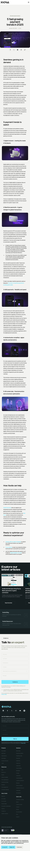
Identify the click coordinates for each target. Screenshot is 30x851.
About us (3, 796)
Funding (17, 773)
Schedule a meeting (20, 799)
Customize (19, 847)
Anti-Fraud (3, 753)
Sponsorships (4, 803)
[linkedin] (17, 50)
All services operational (6, 827)
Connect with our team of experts (13, 541)
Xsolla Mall (18, 790)
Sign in (17, 802)
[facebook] (10, 50)
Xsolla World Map (4, 782)
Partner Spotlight (4, 777)
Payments (18, 758)
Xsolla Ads (18, 763)
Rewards (18, 783)
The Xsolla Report (4, 779)
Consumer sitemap (5, 789)
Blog (2, 769)
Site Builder (3, 758)
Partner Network (19, 785)
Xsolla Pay (18, 760)
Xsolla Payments (7, 507)
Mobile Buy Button (19, 753)
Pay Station (3, 751)
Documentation (19, 812)
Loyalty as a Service (20, 780)
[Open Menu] (28, 2)
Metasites (18, 770)
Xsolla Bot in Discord (20, 788)
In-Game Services (4, 760)
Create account (19, 804)
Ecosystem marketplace (6, 806)
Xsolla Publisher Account (16, 552)
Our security (3, 801)
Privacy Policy (4, 694)
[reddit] (21, 50)
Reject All (12, 847)
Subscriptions (4, 755)
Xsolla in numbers (4, 813)
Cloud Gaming (19, 768)
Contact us (3, 811)
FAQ (17, 814)
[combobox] (15, 671)
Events (2, 774)
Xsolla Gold (18, 765)
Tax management (4, 787)
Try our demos (9, 547)
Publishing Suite (19, 755)
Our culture (3, 798)
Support (17, 816)
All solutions (18, 793)
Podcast (3, 784)
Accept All (4, 847)
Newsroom (3, 772)
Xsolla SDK (18, 775)
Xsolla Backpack (19, 778)
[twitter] (14, 50)
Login (2, 763)
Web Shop (18, 751)
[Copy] (25, 50)
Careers (3, 808)
